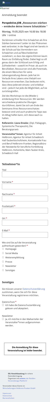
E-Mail (5, 230)
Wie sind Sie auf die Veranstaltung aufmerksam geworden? (19, 244)
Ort (4, 218)
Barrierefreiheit (8, 398)
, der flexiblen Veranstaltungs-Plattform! (21, 379)
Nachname (8, 194)
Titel (4, 169)
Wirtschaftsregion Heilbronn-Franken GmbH (19, 388)
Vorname (7, 182)
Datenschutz (9, 301)
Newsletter (7, 315)
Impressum (7, 393)
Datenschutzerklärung (34, 288)
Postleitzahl (8, 206)
